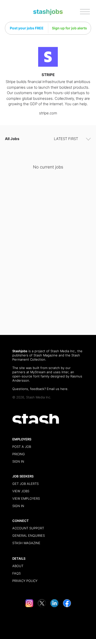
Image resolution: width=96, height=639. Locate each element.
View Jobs (20, 491)
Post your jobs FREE (27, 28)
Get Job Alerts (25, 484)
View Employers (26, 498)
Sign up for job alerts (69, 28)
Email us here (57, 389)
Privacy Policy (24, 581)
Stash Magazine (45, 355)
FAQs (16, 573)
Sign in (18, 461)
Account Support (28, 528)
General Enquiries (28, 535)
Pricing (18, 454)
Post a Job (21, 447)
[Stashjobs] (48, 12)
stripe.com (48, 113)
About (17, 566)
